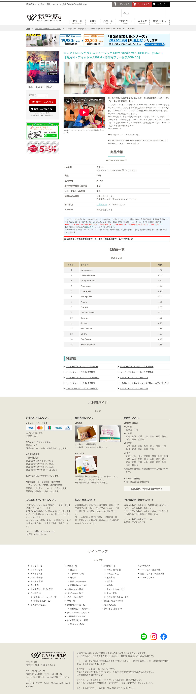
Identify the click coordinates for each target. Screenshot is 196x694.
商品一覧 (77, 22)
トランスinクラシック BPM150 (134, 388)
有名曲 (73, 577)
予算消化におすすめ (113, 608)
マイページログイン (38, 115)
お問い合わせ (159, 22)
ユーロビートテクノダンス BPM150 (82, 388)
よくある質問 (37, 581)
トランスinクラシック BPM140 (134, 377)
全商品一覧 (72, 566)
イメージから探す (75, 597)
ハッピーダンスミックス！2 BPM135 (136, 366)
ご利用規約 (102, 204)
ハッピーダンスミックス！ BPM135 (82, 366)
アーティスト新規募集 (150, 570)
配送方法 (111, 577)
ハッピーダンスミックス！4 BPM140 (82, 377)
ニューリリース (147, 577)
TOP (28, 29)
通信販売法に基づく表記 (42, 589)
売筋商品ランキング (76, 616)
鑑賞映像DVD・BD (41, 601)
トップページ (37, 566)
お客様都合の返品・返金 (118, 597)
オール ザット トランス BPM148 (80, 383)
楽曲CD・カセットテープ (44, 597)
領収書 (110, 581)
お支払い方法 (113, 573)
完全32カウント (114, 143)
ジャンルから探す (75, 593)
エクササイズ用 (77, 573)
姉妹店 (88, 227)
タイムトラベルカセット (78, 612)
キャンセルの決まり (116, 589)
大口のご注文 (110, 605)
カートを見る (143, 4)
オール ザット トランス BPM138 (80, 372)
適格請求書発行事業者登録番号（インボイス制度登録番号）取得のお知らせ (98, 239)
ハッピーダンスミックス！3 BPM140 (136, 372)
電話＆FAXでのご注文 (114, 601)
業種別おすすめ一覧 (76, 605)
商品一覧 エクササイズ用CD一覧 (48, 29)
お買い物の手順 (114, 570)
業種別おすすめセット (80, 608)
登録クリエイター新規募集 (152, 573)
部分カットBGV (77, 624)
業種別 (93, 22)
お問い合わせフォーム (44, 531)
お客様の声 (145, 566)
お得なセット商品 (75, 589)
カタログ (142, 22)
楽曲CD (73, 570)
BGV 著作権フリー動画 (77, 620)
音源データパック (78, 581)
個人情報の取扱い (39, 605)
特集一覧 (108, 22)
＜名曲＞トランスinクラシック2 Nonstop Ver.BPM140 (144, 383)
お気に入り (162, 4)
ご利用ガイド (125, 22)
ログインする (124, 4)
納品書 (110, 585)
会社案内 (35, 585)
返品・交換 (112, 593)
